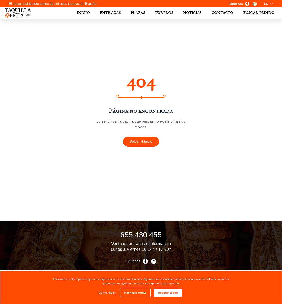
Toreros (164, 13)
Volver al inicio (141, 141)
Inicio (83, 13)
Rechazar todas (135, 292)
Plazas (138, 13)
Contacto (222, 13)
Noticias (192, 13)
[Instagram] (255, 4)
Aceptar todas (168, 292)
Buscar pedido (259, 13)
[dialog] (141, 287)
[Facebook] (247, 4)
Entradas (110, 13)
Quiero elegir (107, 292)
